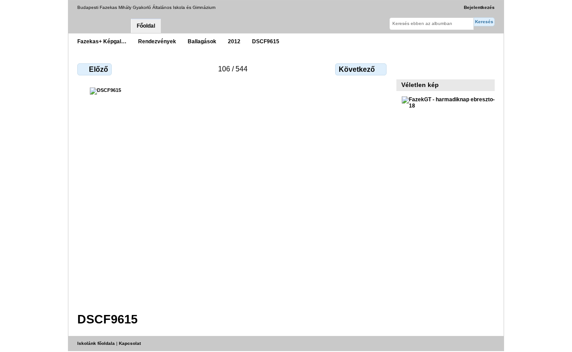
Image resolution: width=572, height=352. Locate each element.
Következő (357, 69)
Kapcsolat (130, 343)
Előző (98, 69)
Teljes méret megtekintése (406, 68)
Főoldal (146, 26)
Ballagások (202, 41)
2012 (234, 41)
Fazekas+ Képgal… (101, 41)
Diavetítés (425, 68)
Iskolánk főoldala (96, 343)
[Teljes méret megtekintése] (232, 194)
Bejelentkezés (479, 7)
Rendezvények (157, 41)
